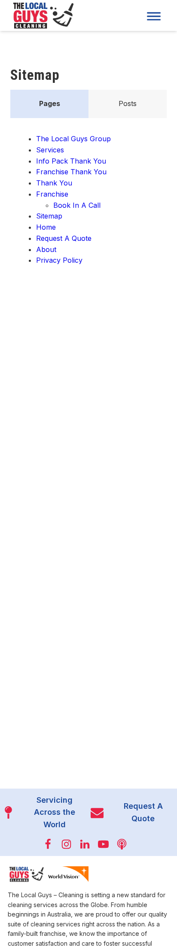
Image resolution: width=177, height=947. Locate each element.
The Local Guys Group (73, 138)
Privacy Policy (59, 260)
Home (46, 227)
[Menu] (153, 16)
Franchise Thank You (71, 171)
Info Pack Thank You (71, 161)
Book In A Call (77, 205)
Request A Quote (64, 238)
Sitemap (49, 216)
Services (50, 150)
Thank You (54, 183)
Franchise (52, 194)
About (46, 249)
